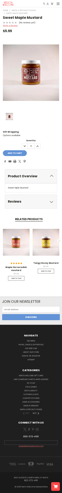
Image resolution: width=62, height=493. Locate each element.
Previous (3, 240)
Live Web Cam (31, 348)
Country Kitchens (31, 398)
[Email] (10, 161)
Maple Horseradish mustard (16, 269)
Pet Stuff (31, 383)
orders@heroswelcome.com (31, 446)
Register (36, 356)
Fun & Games (31, 387)
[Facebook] (5, 161)
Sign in (25, 356)
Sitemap (31, 359)
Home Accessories (31, 402)
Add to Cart (16, 278)
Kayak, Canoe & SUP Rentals (31, 344)
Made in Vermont (31, 405)
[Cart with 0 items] (51, 3)
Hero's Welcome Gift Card (31, 375)
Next (59, 240)
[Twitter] (19, 161)
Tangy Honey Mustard (46, 263)
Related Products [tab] (29, 219)
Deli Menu (31, 341)
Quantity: (31, 140)
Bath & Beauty (31, 390)
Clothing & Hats (31, 394)
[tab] (31, 202)
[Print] (14, 161)
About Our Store (31, 352)
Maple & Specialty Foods (31, 409)
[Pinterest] (24, 161)
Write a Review (10, 25)
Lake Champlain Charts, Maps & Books (31, 379)
